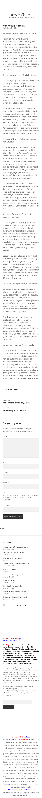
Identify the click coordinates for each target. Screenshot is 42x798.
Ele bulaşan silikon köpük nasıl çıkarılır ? (16, 597)
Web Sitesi (6, 482)
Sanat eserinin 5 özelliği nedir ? (13, 575)
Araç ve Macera (21, 14)
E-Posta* (5, 472)
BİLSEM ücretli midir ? (9, 580)
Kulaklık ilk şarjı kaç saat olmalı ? (13, 553)
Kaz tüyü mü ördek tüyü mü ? (16, 402)
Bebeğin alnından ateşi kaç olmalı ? (14, 592)
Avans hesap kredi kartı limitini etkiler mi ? (16, 564)
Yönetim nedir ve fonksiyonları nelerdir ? (16, 547)
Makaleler (13, 389)
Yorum (5, 437)
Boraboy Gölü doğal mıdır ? (12, 569)
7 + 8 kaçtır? (7, 505)
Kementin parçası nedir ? (14, 410)
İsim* (4, 462)
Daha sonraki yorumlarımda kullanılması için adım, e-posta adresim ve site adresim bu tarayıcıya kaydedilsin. (20, 497)
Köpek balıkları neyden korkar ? (13, 586)
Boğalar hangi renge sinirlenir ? (13, 558)
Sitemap (3, 528)
